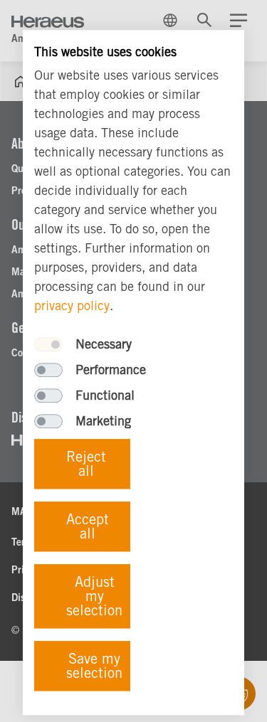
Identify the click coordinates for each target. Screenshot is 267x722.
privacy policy (72, 305)
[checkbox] (48, 344)
